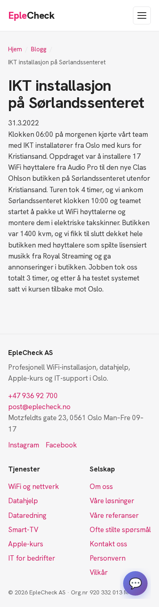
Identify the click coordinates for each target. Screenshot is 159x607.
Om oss (101, 486)
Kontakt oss (108, 543)
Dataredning (27, 515)
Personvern (108, 558)
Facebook (61, 444)
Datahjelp (23, 500)
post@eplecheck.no (39, 406)
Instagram (23, 444)
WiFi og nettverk (33, 486)
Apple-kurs (25, 543)
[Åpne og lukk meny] (142, 15)
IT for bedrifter (31, 558)
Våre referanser (114, 515)
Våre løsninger (112, 500)
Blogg (38, 49)
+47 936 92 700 (33, 395)
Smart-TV (23, 529)
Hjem (15, 49)
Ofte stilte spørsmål (120, 529)
